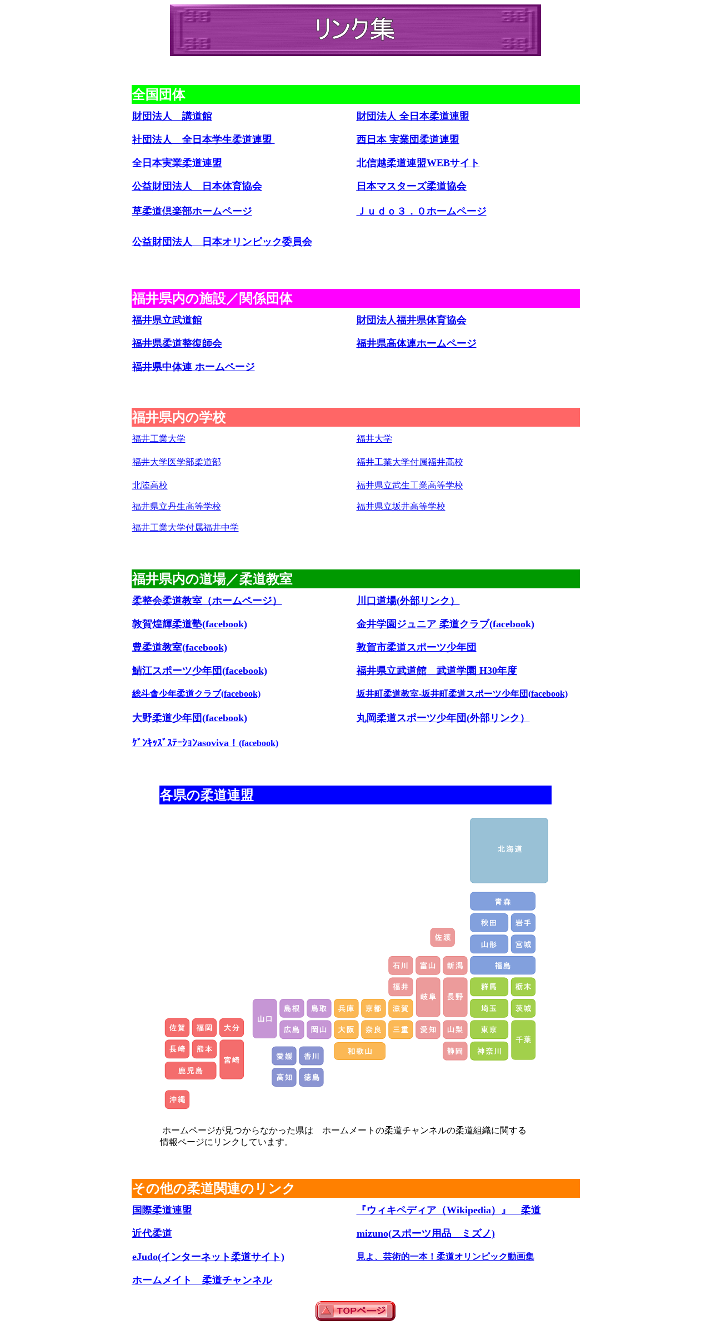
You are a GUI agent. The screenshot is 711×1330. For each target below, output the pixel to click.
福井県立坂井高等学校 (401, 506)
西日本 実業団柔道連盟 (408, 139)
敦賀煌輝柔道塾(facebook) (189, 623)
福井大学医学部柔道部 (176, 462)
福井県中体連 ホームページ (193, 366)
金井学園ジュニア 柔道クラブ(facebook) (445, 623)
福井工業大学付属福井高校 (410, 462)
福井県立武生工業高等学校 (410, 485)
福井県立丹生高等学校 (176, 506)
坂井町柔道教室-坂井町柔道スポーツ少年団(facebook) (462, 693)
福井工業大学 (159, 438)
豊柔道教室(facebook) (179, 647)
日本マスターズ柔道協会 (412, 186)
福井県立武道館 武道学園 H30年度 (437, 670)
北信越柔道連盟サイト (418, 162)
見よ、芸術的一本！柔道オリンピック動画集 (445, 1256)
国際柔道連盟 (162, 1210)
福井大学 (374, 438)
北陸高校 (150, 485)
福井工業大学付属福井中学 (185, 527)
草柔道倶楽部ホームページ (192, 211)
